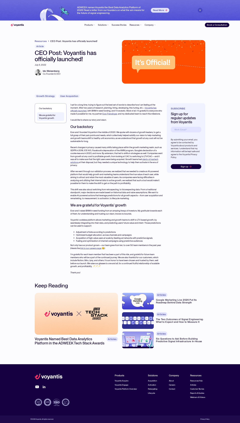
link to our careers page (90, 248)
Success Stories (119, 25)
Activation (152, 385)
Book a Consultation (217, 25)
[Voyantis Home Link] (49, 377)
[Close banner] (200, 10)
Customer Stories (197, 389)
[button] (89, 25)
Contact (172, 389)
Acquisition (152, 381)
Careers (172, 385)
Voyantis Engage (121, 385)
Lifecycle (151, 393)
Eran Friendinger (109, 113)
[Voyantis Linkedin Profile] (44, 386)
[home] (17, 25)
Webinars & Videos (197, 397)
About (171, 381)
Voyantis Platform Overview (126, 389)
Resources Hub (196, 381)
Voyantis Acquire (121, 381)
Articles (193, 385)
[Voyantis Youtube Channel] (37, 386)
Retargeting (152, 389)
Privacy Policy (204, 419)
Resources (41, 41)
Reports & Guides (197, 393)
